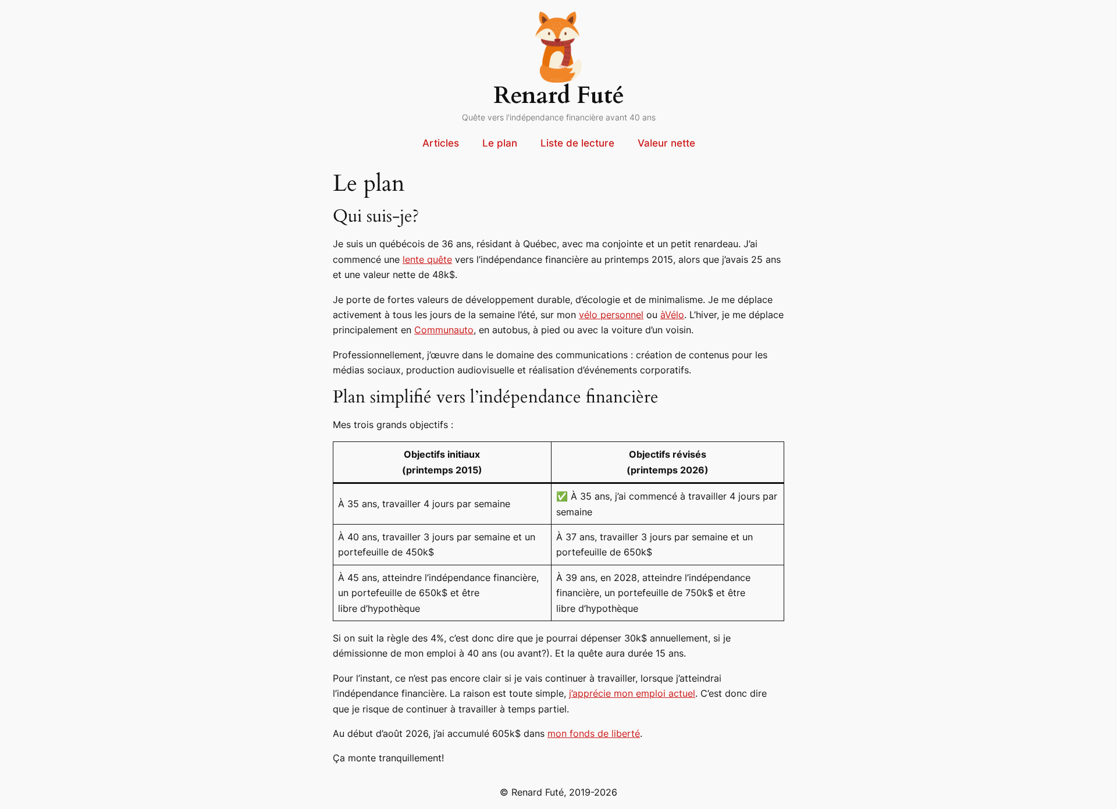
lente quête (427, 259)
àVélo (672, 314)
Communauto (444, 330)
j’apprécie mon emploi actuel (632, 693)
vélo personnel (611, 314)
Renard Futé (558, 96)
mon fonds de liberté (593, 733)
